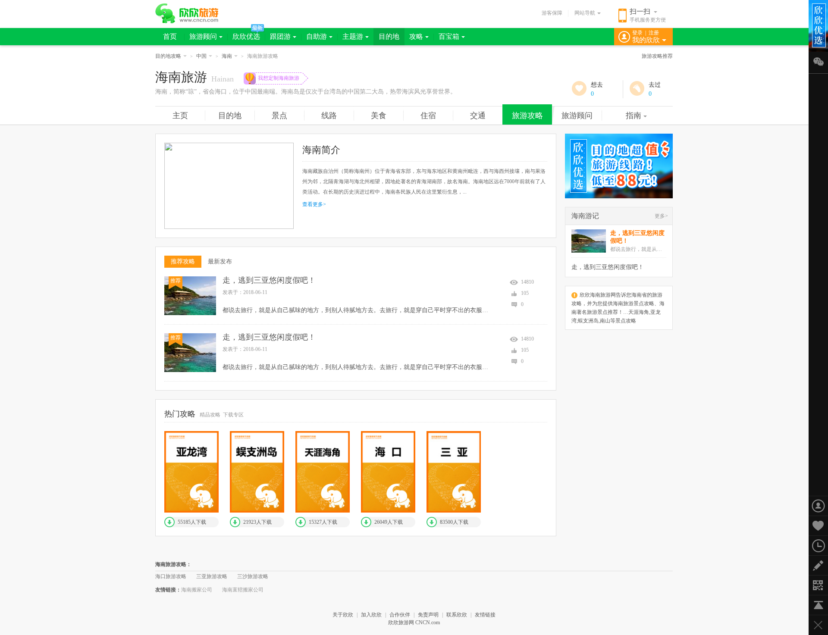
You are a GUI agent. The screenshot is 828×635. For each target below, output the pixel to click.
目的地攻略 (168, 56)
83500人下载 (454, 522)
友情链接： (168, 590)
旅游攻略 (527, 115)
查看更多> (314, 204)
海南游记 (585, 215)
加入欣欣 (371, 615)
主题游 (352, 36)
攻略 (416, 36)
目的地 (389, 36)
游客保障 (552, 13)
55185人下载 (192, 522)
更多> (661, 216)
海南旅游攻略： (173, 564)
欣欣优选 (246, 36)
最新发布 (220, 261)
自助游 (316, 36)
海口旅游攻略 (170, 576)
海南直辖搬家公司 (242, 590)
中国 (201, 56)
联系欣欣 (456, 615)
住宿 (428, 115)
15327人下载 (323, 522)
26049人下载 (388, 522)
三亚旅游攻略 (211, 576)
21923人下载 (257, 522)
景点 (279, 115)
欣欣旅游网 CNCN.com (414, 622)
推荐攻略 (183, 261)
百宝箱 (449, 36)
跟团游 (280, 36)
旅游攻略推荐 (657, 56)
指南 (633, 115)
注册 (654, 33)
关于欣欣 (342, 615)
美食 (378, 115)
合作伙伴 (399, 615)
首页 (170, 36)
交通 (478, 115)
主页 (180, 115)
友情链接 (485, 615)
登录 (637, 33)
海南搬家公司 (196, 590)
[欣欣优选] (619, 166)
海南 (227, 56)
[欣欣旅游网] (187, 13)
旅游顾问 (203, 36)
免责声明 (428, 615)
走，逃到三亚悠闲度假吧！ (269, 280)
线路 (329, 115)
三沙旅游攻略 (252, 576)
